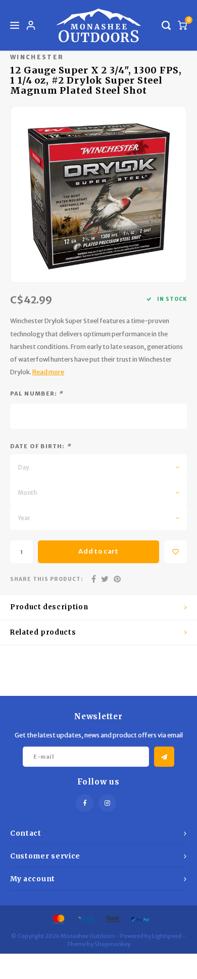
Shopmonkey (112, 944)
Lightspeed (166, 935)
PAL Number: (36, 393)
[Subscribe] (164, 757)
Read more (48, 372)
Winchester (37, 57)
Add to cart (98, 551)
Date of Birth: (40, 446)
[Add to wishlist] (175, 551)
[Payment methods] (58, 919)
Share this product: (46, 579)
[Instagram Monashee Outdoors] (107, 803)
